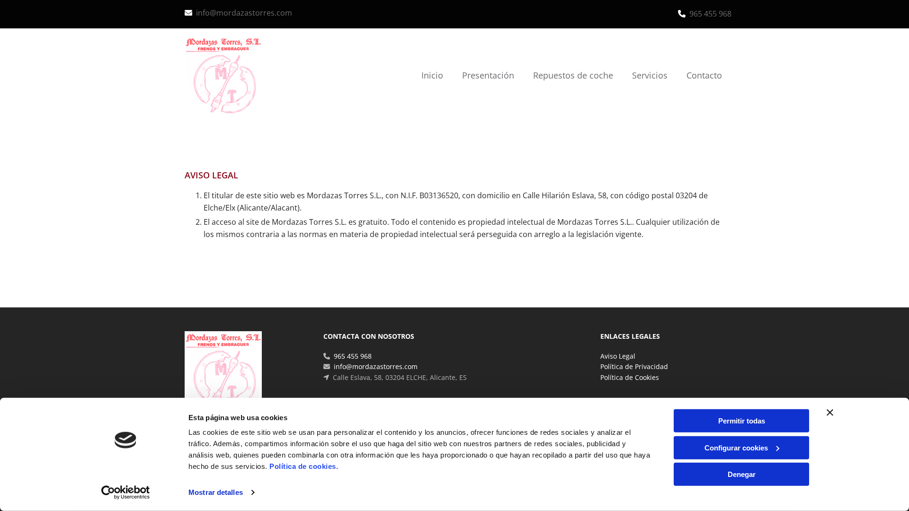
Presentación (488, 75)
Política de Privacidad (634, 366)
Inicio (432, 75)
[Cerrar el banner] (830, 412)
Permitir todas (741, 421)
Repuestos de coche (573, 75)
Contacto (704, 75)
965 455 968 (710, 14)
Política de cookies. (303, 466)
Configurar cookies (736, 447)
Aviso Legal (617, 356)
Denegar (742, 474)
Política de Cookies (629, 377)
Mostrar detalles (215, 492)
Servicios (650, 75)
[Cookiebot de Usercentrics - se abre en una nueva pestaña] (125, 492)
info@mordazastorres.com (244, 13)
